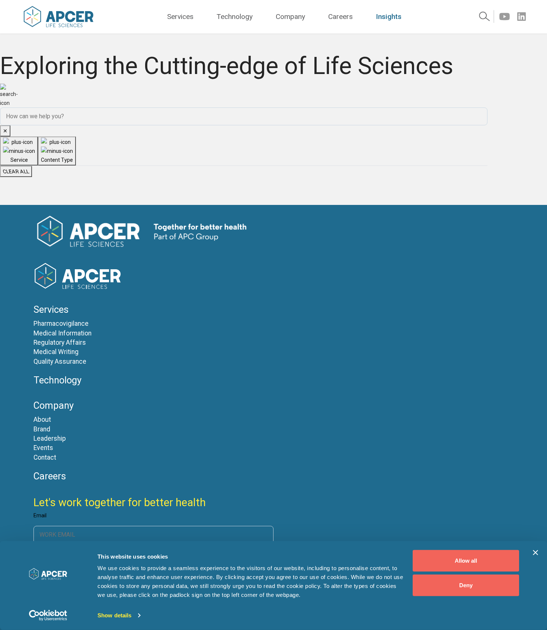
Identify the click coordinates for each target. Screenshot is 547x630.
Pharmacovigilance (61, 323)
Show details (114, 615)
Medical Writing (56, 352)
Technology (235, 16)
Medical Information (62, 333)
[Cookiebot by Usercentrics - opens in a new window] (48, 615)
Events (43, 447)
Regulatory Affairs (59, 342)
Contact (44, 457)
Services (180, 16)
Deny (466, 585)
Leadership (49, 438)
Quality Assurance (59, 361)
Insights (389, 16)
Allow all (466, 560)
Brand (41, 429)
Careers (340, 16)
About (42, 419)
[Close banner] (535, 552)
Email (40, 515)
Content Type (57, 160)
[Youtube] (504, 16)
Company (290, 16)
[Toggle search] (486, 16)
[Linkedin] (521, 16)
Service (19, 160)
